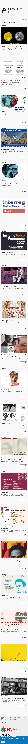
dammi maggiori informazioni (10, 739)
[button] (24, 718)
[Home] (12, 9)
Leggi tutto (23, 54)
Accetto (2, 742)
